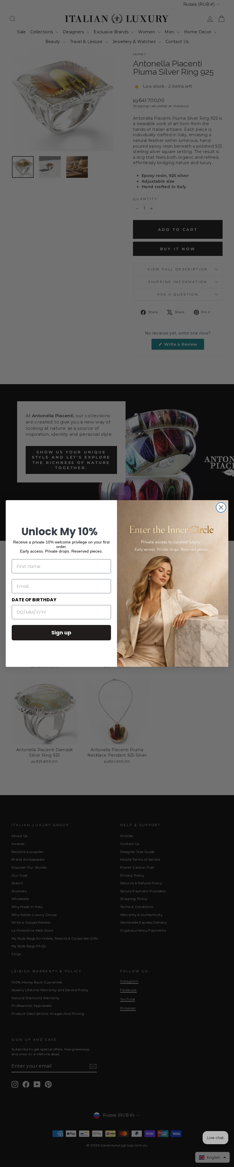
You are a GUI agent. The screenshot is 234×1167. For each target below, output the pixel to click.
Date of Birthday (34, 599)
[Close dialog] (221, 507)
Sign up (61, 632)
